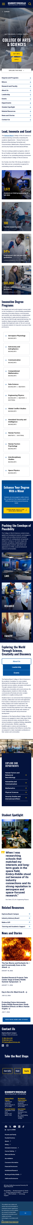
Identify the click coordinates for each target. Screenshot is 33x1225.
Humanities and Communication (11, 783)
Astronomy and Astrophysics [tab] (14, 349)
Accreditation (9, 1158)
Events (4, 99)
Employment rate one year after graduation (15, 253)
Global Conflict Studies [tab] (17, 410)
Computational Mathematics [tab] (14, 373)
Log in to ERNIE (11, 1129)
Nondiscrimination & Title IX (20, 1190)
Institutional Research (11, 1170)
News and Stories (8, 115)
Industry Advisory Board (10, 918)
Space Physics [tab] (14, 471)
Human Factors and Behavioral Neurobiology (12, 775)
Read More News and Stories (16, 1019)
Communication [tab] (14, 361)
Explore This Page (15, 70)
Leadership (6, 94)
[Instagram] (7, 1045)
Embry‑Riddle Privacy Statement (10, 1222)
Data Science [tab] (16, 385)
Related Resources (8, 111)
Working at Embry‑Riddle (12, 1174)
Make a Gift (6, 922)
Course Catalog (9, 1151)
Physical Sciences (11, 792)
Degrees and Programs (10, 78)
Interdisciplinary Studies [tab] (14, 459)
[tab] (16, 661)
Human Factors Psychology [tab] (14, 446)
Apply (16, 59)
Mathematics (10, 788)
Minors (4, 82)
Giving (7, 1144)
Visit (17, 1071)
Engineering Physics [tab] (16, 397)
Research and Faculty (9, 86)
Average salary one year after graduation (14, 285)
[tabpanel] (16, 705)
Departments (6, 103)
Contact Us (6, 120)
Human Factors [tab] (16, 434)
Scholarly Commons (11, 1148)
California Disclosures (11, 1178)
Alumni (7, 1141)
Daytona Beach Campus (10, 914)
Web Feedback (12, 1194)
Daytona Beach (9, 135)
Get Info (16, 54)
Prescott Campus (10, 1109)
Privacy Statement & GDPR (13, 1192)
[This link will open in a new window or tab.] (6, 1126)
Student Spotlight (8, 107)
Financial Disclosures (11, 1166)
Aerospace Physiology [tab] (16, 337)
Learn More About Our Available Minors (15, 510)
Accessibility (7, 1190)
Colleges (7, 11)
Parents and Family (10, 1134)
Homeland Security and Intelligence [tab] (17, 422)
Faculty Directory (10, 1138)
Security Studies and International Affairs (13, 798)
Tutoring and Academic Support (13, 926)
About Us (5, 90)
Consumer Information (11, 1162)
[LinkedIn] (3, 1045)
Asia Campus (22, 1109)
